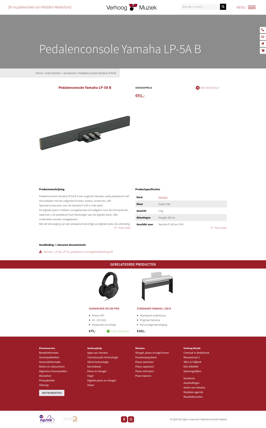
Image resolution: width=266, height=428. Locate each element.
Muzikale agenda (193, 392)
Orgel (90, 376)
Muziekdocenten (193, 396)
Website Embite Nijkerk (214, 419)
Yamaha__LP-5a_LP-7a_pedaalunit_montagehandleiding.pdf (78, 251)
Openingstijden (192, 371)
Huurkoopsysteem (146, 357)
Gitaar (90, 385)
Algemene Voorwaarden (53, 371)
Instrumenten (53, 73)
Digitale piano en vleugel (101, 380)
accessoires (69, 73)
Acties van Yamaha (194, 387)
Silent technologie (98, 362)
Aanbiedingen (191, 383)
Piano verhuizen (144, 371)
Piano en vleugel (97, 371)
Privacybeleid (46, 380)
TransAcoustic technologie (102, 357)
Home (39, 73)
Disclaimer (45, 376)
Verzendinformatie (49, 362)
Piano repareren (144, 366)
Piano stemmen (144, 362)
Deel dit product (209, 87)
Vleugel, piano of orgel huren (152, 352)
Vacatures (189, 378)
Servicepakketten (49, 357)
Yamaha (162, 197)
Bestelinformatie (48, 352)
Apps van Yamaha (97, 352)
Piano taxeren (143, 376)
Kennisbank (94, 366)
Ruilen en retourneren (52, 366)
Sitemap (44, 385)
